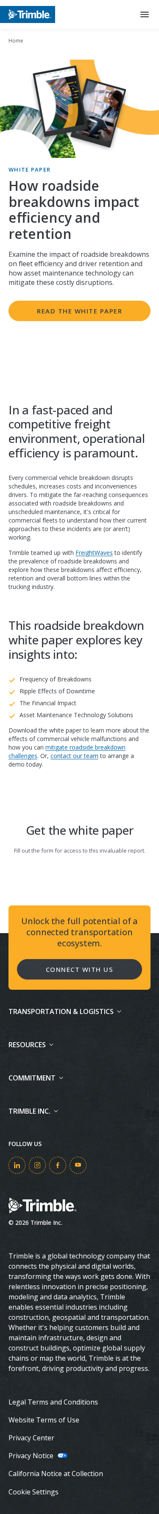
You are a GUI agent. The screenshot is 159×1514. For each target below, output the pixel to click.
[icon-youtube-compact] (78, 1165)
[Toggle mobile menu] (144, 14)
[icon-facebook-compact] (58, 1165)
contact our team (74, 756)
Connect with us (80, 969)
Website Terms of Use (43, 1420)
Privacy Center (31, 1437)
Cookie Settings (33, 1492)
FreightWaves (94, 553)
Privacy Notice (30, 1455)
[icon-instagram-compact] (37, 1165)
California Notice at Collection (55, 1473)
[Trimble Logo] (27, 14)
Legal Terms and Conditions (53, 1402)
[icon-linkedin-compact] (17, 1165)
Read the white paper (79, 311)
